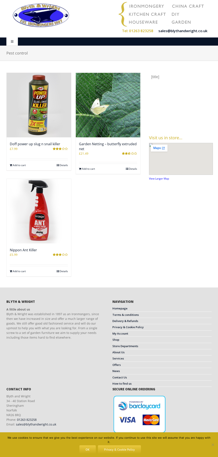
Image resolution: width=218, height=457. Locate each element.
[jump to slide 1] (177, 120)
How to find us (122, 383)
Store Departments (125, 346)
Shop (115, 340)
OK (88, 449)
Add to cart (19, 165)
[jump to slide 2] (182, 120)
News (116, 371)
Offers (116, 365)
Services (118, 358)
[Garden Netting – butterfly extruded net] (108, 105)
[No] (213, 445)
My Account (120, 333)
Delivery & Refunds (125, 321)
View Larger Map (159, 178)
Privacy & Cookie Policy (128, 327)
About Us (118, 352)
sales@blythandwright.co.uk (182, 30)
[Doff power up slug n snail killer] (39, 105)
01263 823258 (27, 420)
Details (64, 165)
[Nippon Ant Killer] (39, 211)
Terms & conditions (125, 315)
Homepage (120, 308)
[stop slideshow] (186, 120)
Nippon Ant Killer (23, 250)
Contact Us (119, 377)
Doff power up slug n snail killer (35, 144)
